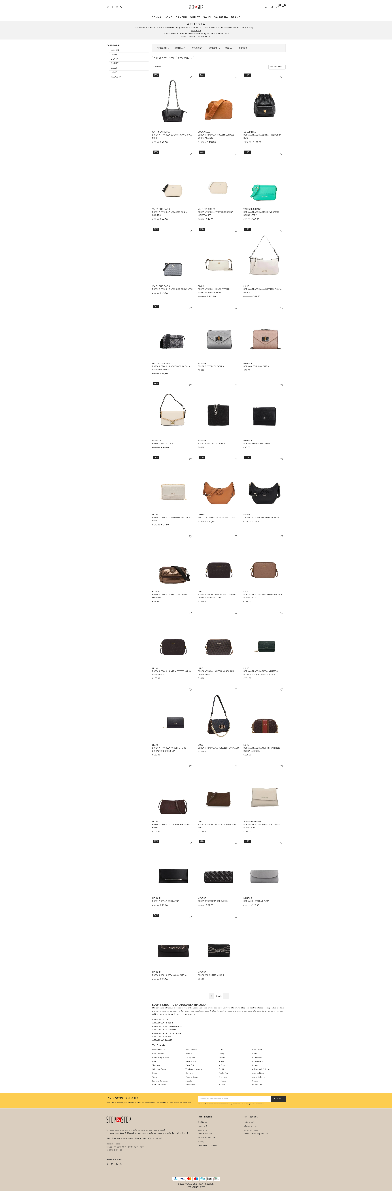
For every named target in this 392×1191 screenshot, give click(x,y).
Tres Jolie (223, 1077)
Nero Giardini (158, 1053)
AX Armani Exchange (261, 1069)
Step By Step (210, 1011)
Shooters (189, 1081)
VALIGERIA (221, 17)
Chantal (255, 1065)
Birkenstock (190, 1061)
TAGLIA (228, 48)
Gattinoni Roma (159, 1084)
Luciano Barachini (160, 1081)
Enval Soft (189, 1065)
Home (183, 36)
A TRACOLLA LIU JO (161, 1019)
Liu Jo (154, 1061)
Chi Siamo (202, 1122)
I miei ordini (249, 1122)
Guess (255, 1081)
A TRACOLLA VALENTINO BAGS (167, 1026)
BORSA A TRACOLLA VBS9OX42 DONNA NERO (172, 289)
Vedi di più (196, 30)
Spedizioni (202, 1130)
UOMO (168, 17)
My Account (251, 1116)
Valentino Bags (159, 1069)
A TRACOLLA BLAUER (162, 1040)
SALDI (207, 17)
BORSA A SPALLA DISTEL (163, 443)
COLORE (213, 48)
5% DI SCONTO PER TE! (122, 1098)
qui (263, 1104)
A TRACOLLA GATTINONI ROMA (166, 1033)
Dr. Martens (257, 1057)
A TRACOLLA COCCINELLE (164, 1030)
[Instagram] (112, 1164)
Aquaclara (190, 1084)
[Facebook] (107, 1164)
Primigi (222, 1053)
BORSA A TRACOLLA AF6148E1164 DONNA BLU (218, 748)
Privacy (201, 1141)
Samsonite (257, 1084)
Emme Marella (158, 1050)
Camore (188, 1073)
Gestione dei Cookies (207, 1145)
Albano (222, 1057)
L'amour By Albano (161, 1057)
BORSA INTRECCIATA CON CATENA (213, 901)
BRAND (236, 17)
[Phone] (121, 1164)
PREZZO (243, 48)
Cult (220, 1050)
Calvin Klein (257, 1061)
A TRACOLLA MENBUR (162, 1023)
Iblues (221, 1061)
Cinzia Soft (257, 1050)
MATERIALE (179, 48)
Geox (154, 1073)
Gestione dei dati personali (256, 1133)
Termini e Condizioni (207, 1137)
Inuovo (222, 1084)
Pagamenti (202, 1126)
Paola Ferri (223, 1073)
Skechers (156, 1065)
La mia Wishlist (251, 1130)
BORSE (192, 36)
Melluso (222, 1081)
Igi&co (222, 1065)
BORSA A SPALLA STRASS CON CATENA (169, 975)
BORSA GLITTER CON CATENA (211, 366)
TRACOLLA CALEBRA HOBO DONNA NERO (261, 517)
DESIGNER (162, 48)
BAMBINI (181, 17)
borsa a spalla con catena (165, 901)
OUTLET (195, 17)
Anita (254, 1053)
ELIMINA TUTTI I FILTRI (164, 58)
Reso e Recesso (205, 1133)
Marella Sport (191, 1077)
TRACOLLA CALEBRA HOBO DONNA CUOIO (217, 517)
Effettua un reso (251, 1126)
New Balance (191, 1050)
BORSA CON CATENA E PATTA (256, 901)
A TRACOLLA (204, 36)
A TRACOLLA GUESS (161, 1036)
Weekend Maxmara (193, 1069)
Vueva (154, 1077)
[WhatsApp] (116, 1164)
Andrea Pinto (258, 1073)
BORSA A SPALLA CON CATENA (211, 443)
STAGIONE (197, 48)
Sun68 (221, 1069)
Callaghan (190, 1057)
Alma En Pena (258, 1077)
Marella (188, 1053)
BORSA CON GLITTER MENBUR (211, 975)
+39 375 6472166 (114, 1150)
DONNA (156, 17)
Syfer (202, 1187)
